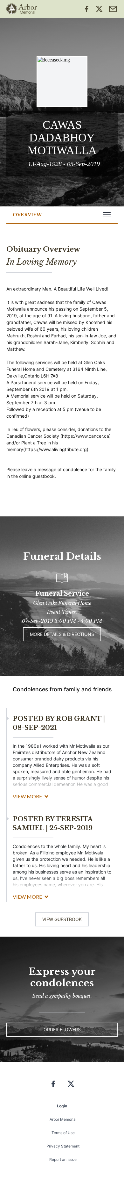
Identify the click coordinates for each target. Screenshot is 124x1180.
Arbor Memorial (63, 1119)
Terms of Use (63, 1132)
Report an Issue (63, 1159)
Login (62, 1106)
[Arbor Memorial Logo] (21, 9)
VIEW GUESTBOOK (62, 919)
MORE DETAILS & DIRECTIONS (62, 634)
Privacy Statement (62, 1146)
